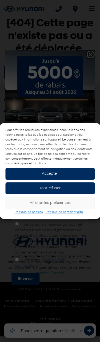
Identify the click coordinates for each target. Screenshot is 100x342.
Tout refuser (50, 188)
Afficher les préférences (50, 203)
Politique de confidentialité (64, 212)
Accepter (50, 174)
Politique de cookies (29, 212)
